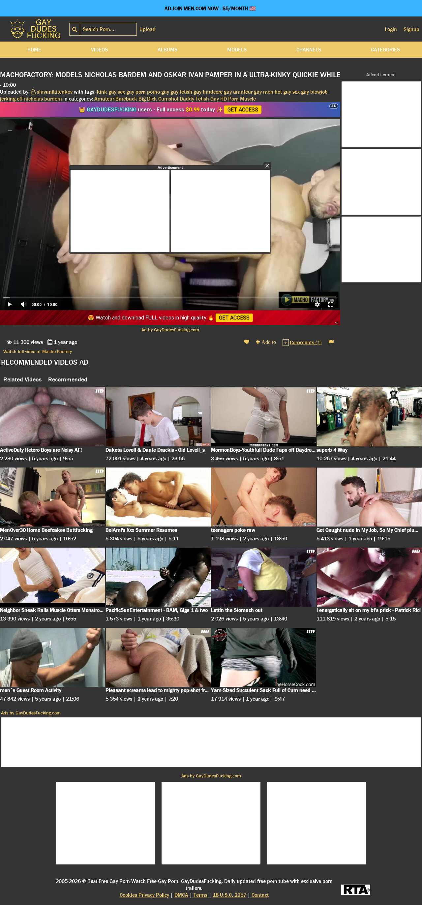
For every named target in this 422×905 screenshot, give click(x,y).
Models (237, 49)
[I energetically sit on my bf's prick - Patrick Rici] (369, 577)
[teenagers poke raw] (263, 497)
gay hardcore (208, 91)
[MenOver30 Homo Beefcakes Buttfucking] (53, 497)
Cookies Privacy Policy (144, 894)
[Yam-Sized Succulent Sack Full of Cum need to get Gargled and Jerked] (263, 657)
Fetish (202, 98)
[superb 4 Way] (369, 416)
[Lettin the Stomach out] (263, 577)
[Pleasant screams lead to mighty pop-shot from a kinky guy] (158, 657)
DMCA (181, 894)
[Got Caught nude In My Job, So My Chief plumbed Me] (369, 497)
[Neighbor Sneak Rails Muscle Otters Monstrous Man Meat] (53, 577)
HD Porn (229, 98)
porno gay (158, 91)
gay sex (116, 91)
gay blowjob (314, 91)
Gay (214, 98)
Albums (167, 49)
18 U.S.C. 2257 (229, 894)
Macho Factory (57, 351)
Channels (308, 49)
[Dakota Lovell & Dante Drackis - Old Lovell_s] (158, 416)
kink (102, 91)
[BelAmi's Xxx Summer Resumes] (158, 497)
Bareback (126, 98)
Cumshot (168, 98)
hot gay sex (287, 91)
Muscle (248, 98)
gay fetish (181, 91)
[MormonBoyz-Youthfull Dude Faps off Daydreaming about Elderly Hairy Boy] (263, 416)
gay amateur (238, 91)
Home (34, 49)
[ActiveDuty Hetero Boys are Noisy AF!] (53, 416)
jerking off (11, 98)
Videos (99, 49)
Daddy (187, 98)
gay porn (136, 91)
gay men (263, 91)
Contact (260, 894)
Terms (200, 894)
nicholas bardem (43, 98)
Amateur (104, 98)
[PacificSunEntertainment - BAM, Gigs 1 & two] (158, 577)
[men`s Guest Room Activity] (53, 657)
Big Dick (147, 98)
